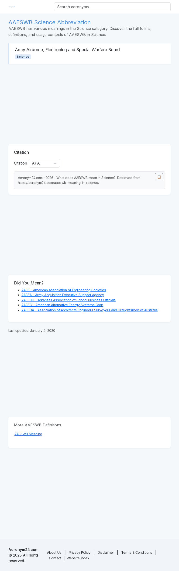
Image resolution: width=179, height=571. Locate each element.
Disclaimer (106, 552)
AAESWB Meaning (28, 434)
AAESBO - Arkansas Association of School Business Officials (68, 300)
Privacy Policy (79, 552)
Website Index (78, 558)
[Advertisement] (89, 104)
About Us (54, 552)
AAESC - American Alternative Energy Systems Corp (62, 305)
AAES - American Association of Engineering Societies (63, 290)
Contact (55, 558)
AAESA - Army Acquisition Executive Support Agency (62, 295)
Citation (20, 163)
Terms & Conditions (136, 552)
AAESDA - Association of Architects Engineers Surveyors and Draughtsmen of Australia (89, 310)
